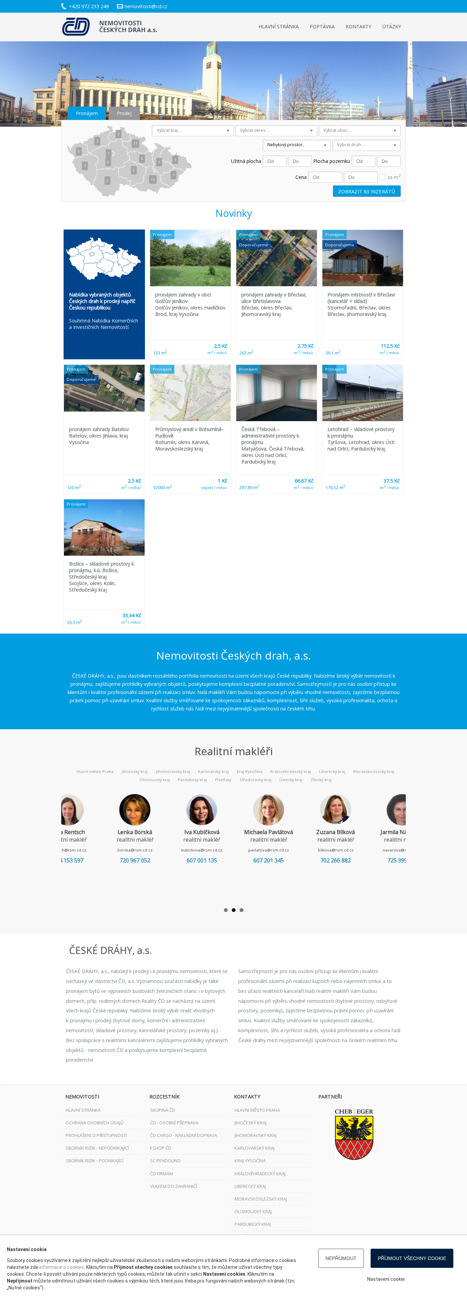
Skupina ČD (162, 1110)
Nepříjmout (341, 1258)
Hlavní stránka (278, 26)
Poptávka (322, 26)
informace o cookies (61, 1267)
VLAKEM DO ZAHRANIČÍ (173, 1186)
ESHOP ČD (160, 1148)
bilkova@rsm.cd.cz (335, 850)
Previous (51, 846)
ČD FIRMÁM (161, 1174)
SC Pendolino (165, 1161)
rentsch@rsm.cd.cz (68, 850)
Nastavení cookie (386, 1279)
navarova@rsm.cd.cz (403, 850)
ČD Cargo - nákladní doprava (183, 1135)
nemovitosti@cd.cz (145, 6)
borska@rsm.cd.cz (134, 850)
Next (416, 846)
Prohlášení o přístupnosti (96, 1135)
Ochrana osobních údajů (94, 1123)
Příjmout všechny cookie (412, 1258)
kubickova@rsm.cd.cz (201, 850)
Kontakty (358, 26)
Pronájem (87, 113)
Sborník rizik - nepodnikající (97, 1148)
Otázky (391, 26)
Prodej (124, 113)
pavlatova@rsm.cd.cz (268, 850)
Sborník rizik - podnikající (94, 1161)
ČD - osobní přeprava (174, 1123)
